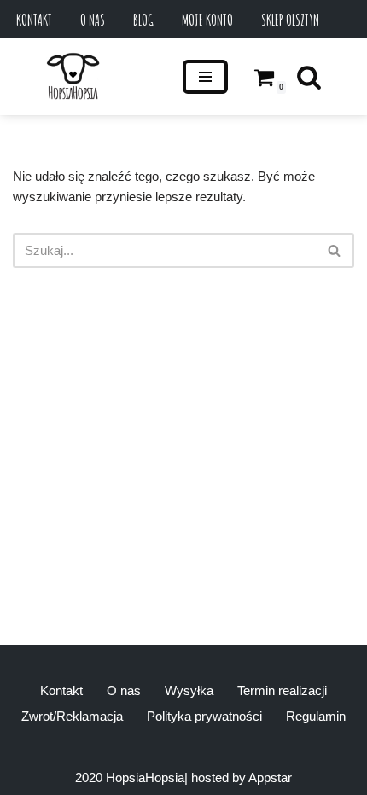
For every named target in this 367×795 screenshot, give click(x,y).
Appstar (270, 777)
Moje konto (207, 19)
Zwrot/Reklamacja (72, 716)
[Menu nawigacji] (205, 77)
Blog (143, 19)
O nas (92, 19)
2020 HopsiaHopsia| (131, 777)
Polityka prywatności (204, 716)
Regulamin (316, 716)
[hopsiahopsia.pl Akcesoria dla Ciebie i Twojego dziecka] (73, 76)
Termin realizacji (282, 690)
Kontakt (34, 19)
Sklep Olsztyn (290, 19)
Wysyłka (189, 690)
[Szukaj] (309, 77)
